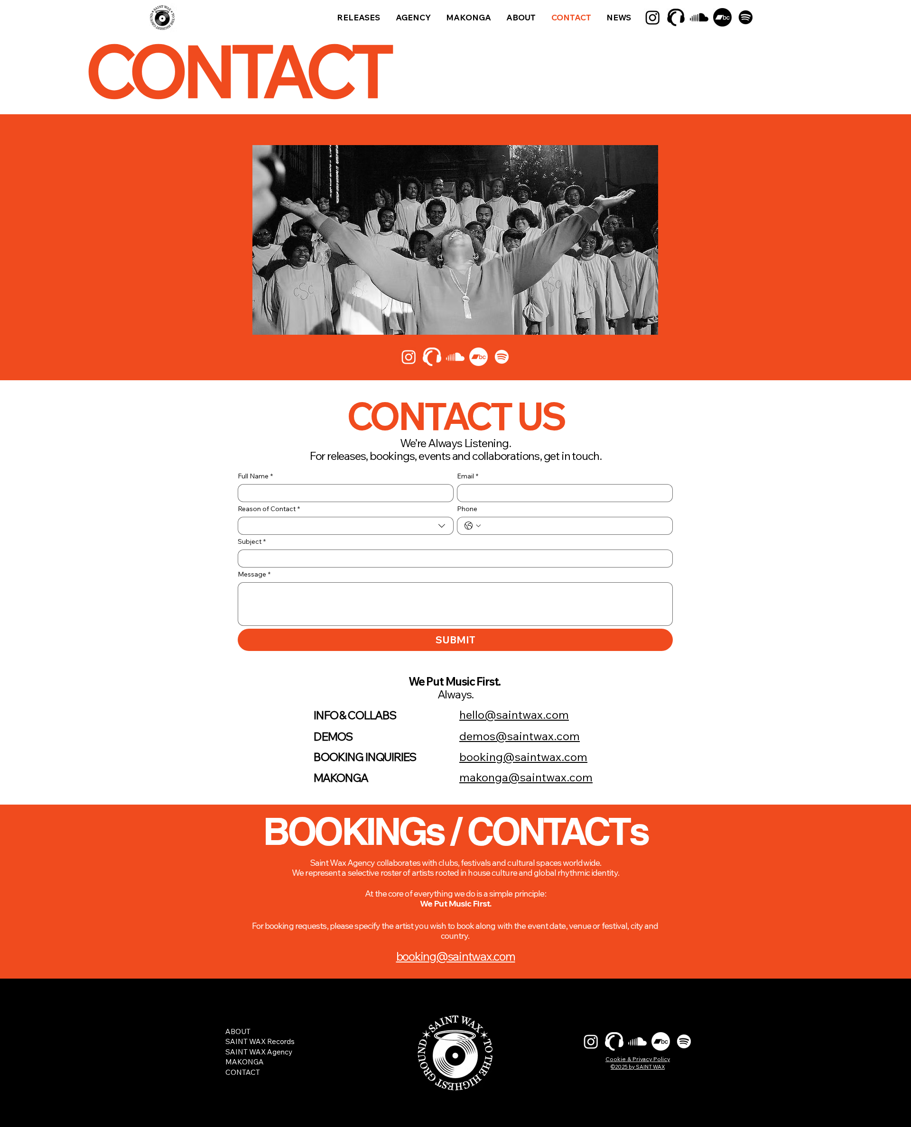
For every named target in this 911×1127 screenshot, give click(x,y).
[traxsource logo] (676, 17)
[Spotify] (745, 17)
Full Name (255, 476)
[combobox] (346, 526)
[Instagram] (652, 17)
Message (254, 574)
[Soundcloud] (699, 17)
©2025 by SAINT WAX (638, 1066)
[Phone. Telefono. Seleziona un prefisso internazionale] (472, 525)
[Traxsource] (432, 357)
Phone (467, 509)
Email (467, 476)
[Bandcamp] (722, 17)
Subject (252, 542)
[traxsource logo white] (614, 1041)
